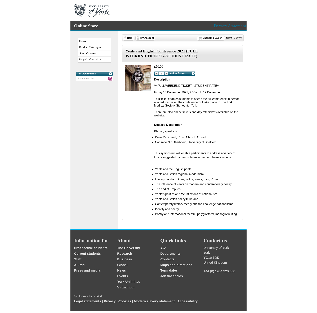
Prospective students (91, 248)
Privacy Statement (230, 26)
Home (82, 41)
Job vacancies (171, 276)
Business (124, 259)
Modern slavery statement (154, 301)
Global (122, 265)
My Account (147, 38)
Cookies (124, 301)
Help (129, 38)
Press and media (87, 270)
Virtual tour (126, 287)
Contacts (167, 259)
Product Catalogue (90, 47)
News (121, 270)
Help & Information (90, 59)
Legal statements (87, 301)
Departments (170, 253)
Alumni (79, 265)
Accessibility (187, 301)
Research (124, 253)
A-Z (163, 248)
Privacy (110, 301)
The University (128, 248)
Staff (77, 259)
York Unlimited (128, 281)
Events (122, 276)
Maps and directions (176, 265)
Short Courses (87, 53)
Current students (87, 253)
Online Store (86, 25)
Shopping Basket (212, 38)
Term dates (169, 270)
